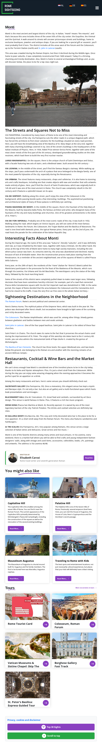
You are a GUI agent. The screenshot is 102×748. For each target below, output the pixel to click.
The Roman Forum (13, 301)
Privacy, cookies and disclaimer (24, 720)
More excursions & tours (85, 588)
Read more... (15, 528)
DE (73, 5)
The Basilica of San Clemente (18, 347)
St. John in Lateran (47, 48)
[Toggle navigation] (97, 8)
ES (85, 5)
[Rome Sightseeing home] (11, 7)
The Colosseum (12, 317)
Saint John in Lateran (14, 325)
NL (62, 5)
